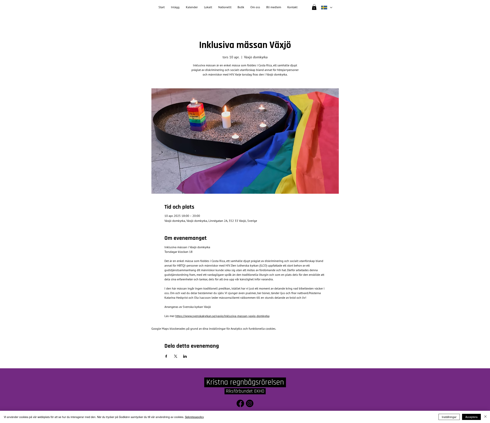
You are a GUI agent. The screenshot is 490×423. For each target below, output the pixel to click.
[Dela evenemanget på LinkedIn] (185, 356)
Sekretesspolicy (194, 417)
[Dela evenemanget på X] (175, 356)
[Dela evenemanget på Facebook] (166, 356)
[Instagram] (249, 403)
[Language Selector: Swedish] (326, 7)
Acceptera (471, 417)
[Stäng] (485, 417)
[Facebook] (240, 403)
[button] (224, 7)
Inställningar (449, 417)
